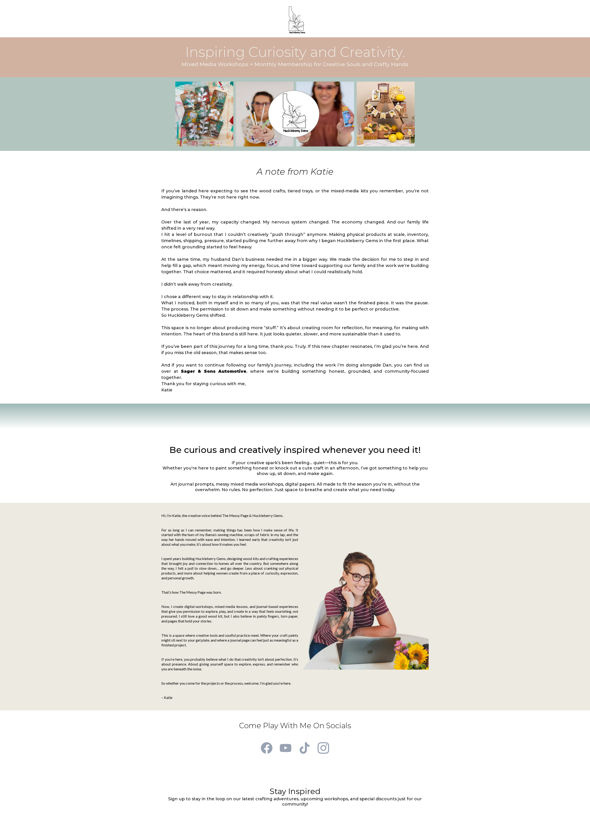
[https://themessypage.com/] (297, 20)
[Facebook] (266, 748)
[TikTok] (304, 748)
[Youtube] (285, 748)
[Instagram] (323, 748)
